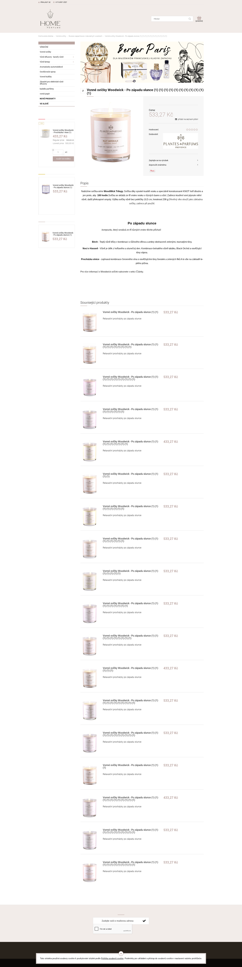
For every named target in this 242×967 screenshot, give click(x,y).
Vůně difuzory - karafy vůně (51, 57)
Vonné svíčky (45, 52)
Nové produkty (48, 98)
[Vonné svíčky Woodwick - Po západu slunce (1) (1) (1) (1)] (91, 483)
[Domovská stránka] (50, 19)
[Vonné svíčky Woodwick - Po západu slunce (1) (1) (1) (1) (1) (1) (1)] (91, 580)
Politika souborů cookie (112, 958)
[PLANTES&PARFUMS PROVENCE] (180, 141)
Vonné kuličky (46, 77)
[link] (142, 62)
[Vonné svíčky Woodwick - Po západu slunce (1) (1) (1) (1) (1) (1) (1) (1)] (91, 418)
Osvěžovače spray (48, 72)
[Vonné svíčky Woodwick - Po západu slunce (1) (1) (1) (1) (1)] (91, 677)
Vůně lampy (45, 62)
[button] (173, 160)
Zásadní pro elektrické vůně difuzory (51, 83)
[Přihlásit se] (144, 920)
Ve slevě (44, 104)
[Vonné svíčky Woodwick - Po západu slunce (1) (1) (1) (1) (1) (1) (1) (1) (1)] (91, 450)
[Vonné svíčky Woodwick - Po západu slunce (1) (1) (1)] (91, 774)
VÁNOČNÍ (44, 47)
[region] (142, 62)
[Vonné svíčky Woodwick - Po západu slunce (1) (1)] (91, 321)
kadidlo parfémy (47, 89)
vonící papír (45, 94)
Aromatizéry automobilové (51, 67)
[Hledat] (190, 19)
